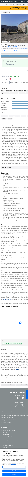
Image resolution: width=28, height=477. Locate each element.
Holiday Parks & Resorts (10, 4)
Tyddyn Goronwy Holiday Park (11, 50)
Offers (24, 4)
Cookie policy (13, 464)
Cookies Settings (13, 467)
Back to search (6, 12)
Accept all (14, 474)
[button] (3, 29)
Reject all (14, 470)
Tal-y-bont (17, 369)
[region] (14, 463)
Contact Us (23, 1)
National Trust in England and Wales (13, 343)
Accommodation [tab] (10, 70)
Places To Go (18, 4)
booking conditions (6, 299)
